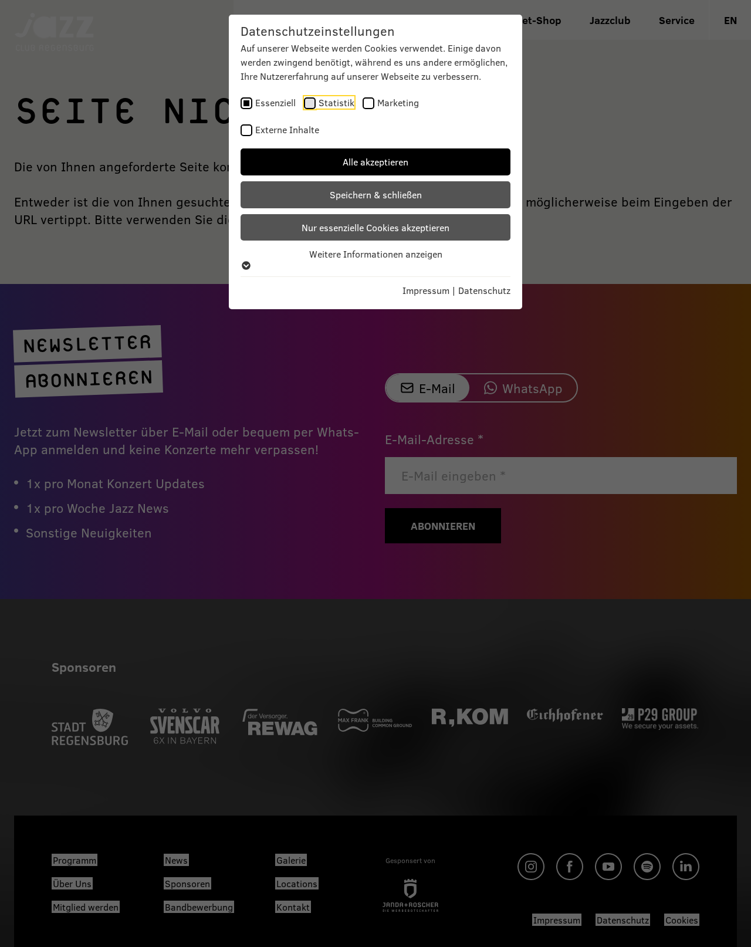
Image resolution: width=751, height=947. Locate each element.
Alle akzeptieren (375, 161)
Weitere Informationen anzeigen (375, 254)
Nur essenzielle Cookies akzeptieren (375, 227)
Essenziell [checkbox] (275, 102)
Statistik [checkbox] (336, 102)
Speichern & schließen (376, 194)
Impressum (425, 290)
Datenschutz (484, 290)
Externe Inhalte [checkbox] (287, 129)
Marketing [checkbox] (398, 102)
